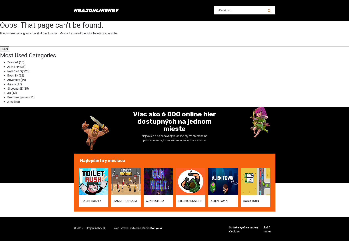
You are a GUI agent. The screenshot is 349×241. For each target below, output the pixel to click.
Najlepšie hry (15, 71)
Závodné (12, 62)
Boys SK (12, 75)
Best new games (18, 97)
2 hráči (11, 101)
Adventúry (13, 80)
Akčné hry (13, 66)
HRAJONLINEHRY (96, 10)
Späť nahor (267, 229)
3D (9, 93)
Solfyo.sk (156, 228)
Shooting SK (15, 88)
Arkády (11, 84)
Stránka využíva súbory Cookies (243, 229)
